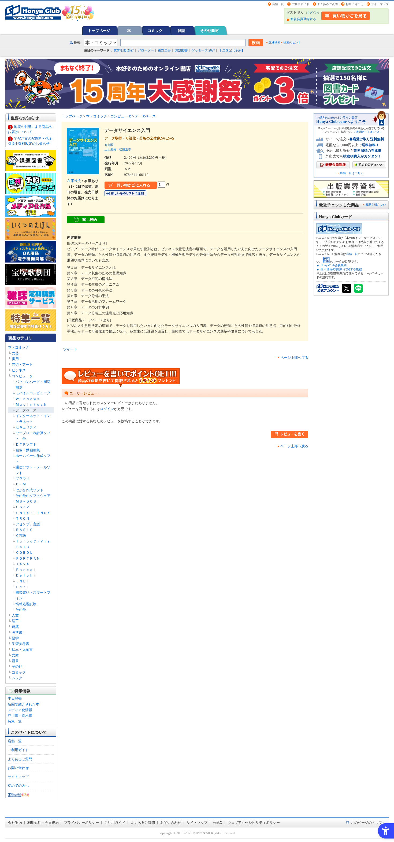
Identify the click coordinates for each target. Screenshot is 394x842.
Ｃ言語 (21, 536)
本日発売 (15, 698)
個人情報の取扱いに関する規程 (341, 269)
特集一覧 (15, 721)
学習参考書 (20, 644)
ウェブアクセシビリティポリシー (254, 823)
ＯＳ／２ (22, 507)
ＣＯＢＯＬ (24, 553)
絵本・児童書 (22, 650)
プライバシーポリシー (81, 823)
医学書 (17, 632)
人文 (15, 615)
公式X (217, 823)
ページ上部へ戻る (294, 358)
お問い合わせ (354, 4)
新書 (15, 661)
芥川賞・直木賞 (20, 716)
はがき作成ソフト (29, 490)
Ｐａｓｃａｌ (26, 570)
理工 (15, 621)
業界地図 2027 (124, 50)
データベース (26, 410)
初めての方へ (18, 786)
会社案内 (15, 823)
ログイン (312, 12)
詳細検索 (274, 42)
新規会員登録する (303, 19)
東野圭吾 (164, 50)
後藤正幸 (125, 149)
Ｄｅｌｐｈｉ (26, 575)
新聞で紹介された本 (23, 704)
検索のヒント (292, 42)
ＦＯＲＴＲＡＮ (28, 558)
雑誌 (181, 30)
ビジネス (19, 370)
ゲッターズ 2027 (203, 50)
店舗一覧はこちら (351, 173)
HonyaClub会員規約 (334, 265)
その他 (21, 610)
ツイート (70, 349)
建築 (15, 627)
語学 (15, 638)
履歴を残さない (375, 204)
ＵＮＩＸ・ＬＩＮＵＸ (33, 513)
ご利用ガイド (300, 4)
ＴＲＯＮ (22, 518)
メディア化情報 (20, 710)
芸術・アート (22, 365)
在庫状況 (74, 181)
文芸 (15, 353)
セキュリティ (26, 427)
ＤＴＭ (21, 484)
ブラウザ (22, 479)
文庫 (15, 655)
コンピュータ (22, 376)
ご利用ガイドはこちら (367, 131)
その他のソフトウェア (33, 496)
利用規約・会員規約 (43, 823)
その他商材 (209, 30)
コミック (155, 30)
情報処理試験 (26, 604)
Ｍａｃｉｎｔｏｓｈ (31, 404)
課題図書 (181, 50)
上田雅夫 (110, 149)
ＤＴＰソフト (26, 444)
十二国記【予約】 (232, 50)
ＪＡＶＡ (22, 564)
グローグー (146, 50)
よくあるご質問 (327, 4)
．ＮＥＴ (22, 581)
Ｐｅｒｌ (22, 587)
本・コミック (18, 347)
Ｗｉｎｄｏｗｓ (28, 399)
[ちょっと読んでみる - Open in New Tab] (86, 221)
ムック (17, 678)
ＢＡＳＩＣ (24, 530)
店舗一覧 (278, 4)
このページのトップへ (368, 823)
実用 (15, 359)
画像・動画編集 (28, 450)
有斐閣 (109, 144)
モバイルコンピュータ (33, 393)
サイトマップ (380, 4)
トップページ (99, 30)
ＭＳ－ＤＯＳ (26, 501)
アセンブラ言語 (28, 524)
